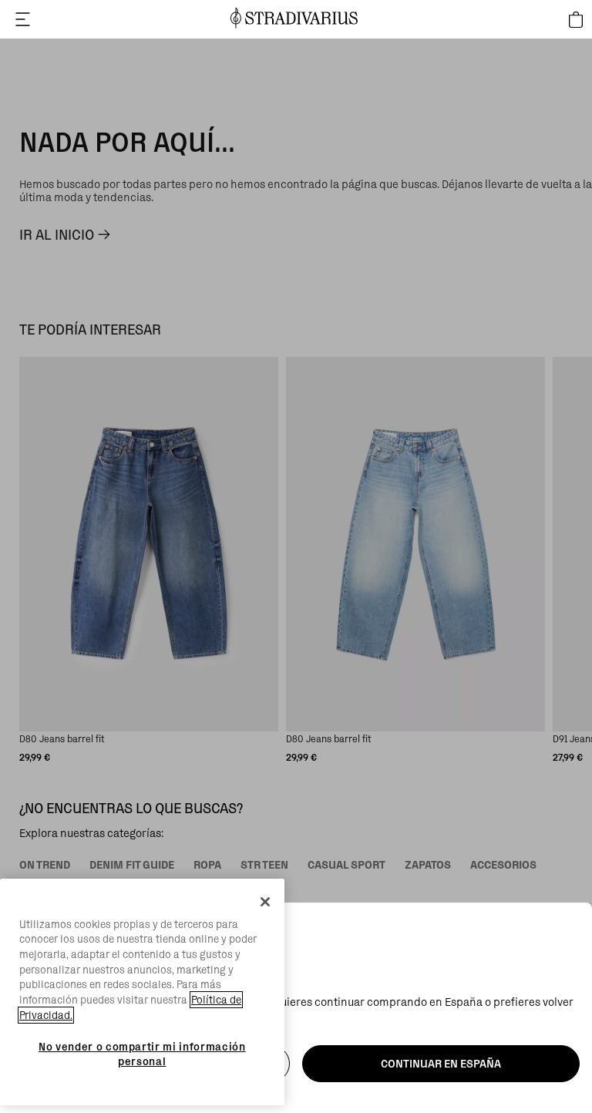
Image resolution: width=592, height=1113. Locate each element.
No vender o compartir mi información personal (142, 1054)
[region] (142, 992)
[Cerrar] (265, 902)
